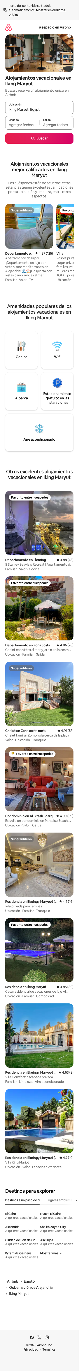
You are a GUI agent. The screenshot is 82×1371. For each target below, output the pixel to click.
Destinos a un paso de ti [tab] (22, 1200)
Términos (49, 1349)
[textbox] (22, 124)
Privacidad (30, 1349)
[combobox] (39, 109)
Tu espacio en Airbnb (54, 27)
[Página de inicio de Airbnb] (8, 27)
